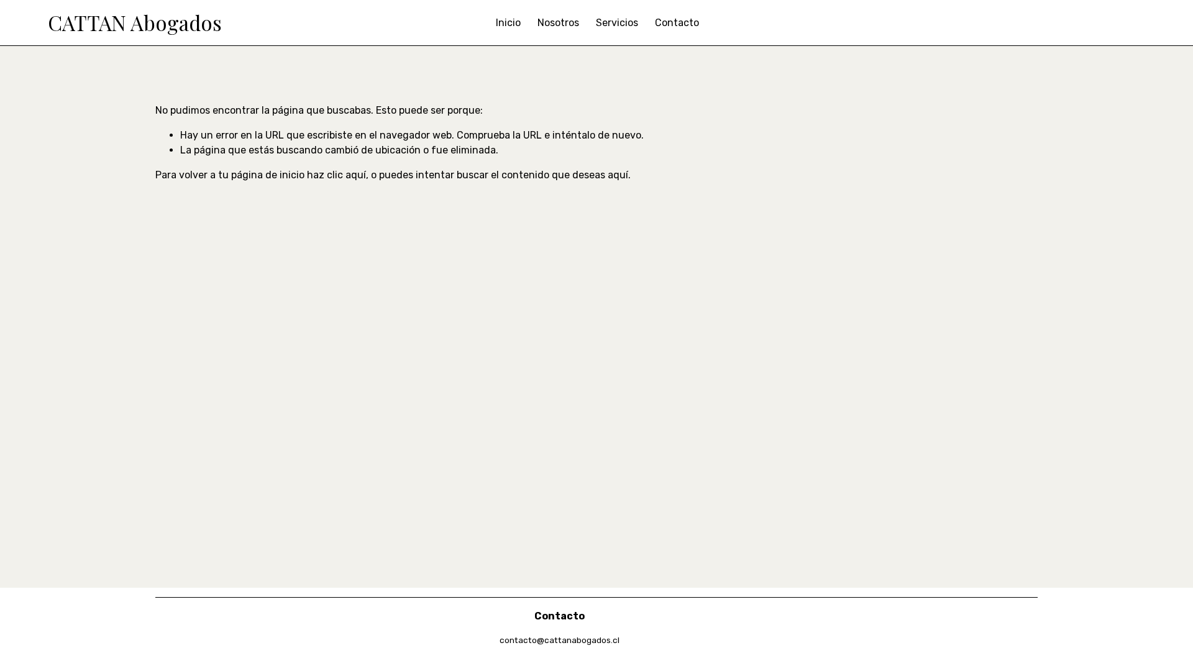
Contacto (677, 23)
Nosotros (558, 23)
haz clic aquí (336, 175)
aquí (618, 175)
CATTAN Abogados (135, 22)
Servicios (617, 23)
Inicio (508, 23)
